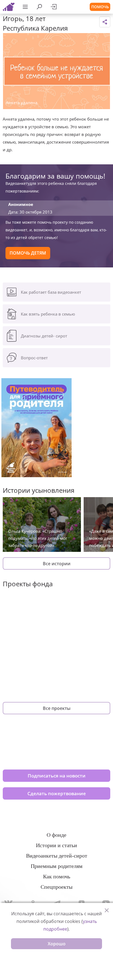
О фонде (56, 835)
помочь (100, 6)
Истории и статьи (56, 845)
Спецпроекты (56, 887)
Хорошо (57, 944)
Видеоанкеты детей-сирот (56, 856)
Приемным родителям (57, 866)
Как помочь (56, 876)
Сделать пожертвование (56, 793)
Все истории (56, 564)
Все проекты (56, 708)
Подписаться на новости (57, 776)
